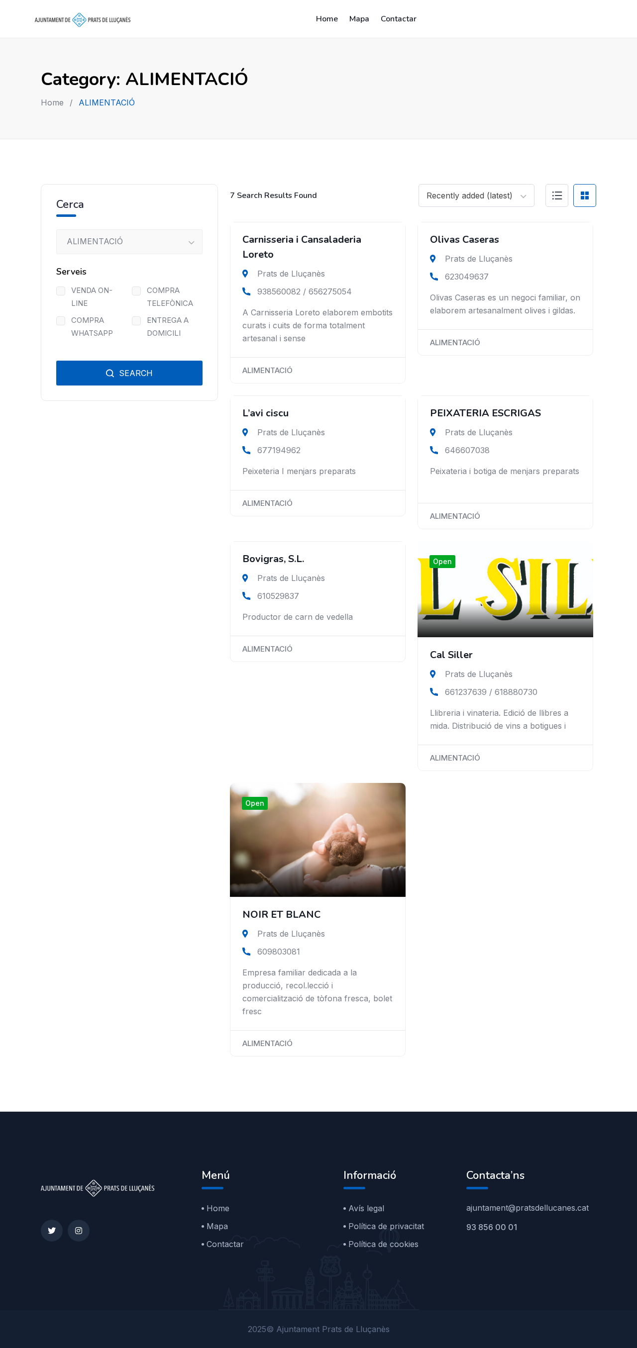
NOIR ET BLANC (281, 914)
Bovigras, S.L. (273, 559)
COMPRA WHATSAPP (92, 326)
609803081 (278, 952)
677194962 (279, 450)
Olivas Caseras (464, 239)
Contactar (399, 18)
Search (134, 373)
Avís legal (366, 1208)
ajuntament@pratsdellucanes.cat (527, 1208)
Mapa (359, 18)
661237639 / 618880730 (491, 692)
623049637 (467, 277)
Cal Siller (451, 655)
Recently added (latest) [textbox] (469, 195)
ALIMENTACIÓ (267, 370)
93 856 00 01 (491, 1227)
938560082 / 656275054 (304, 291)
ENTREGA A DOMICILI (168, 326)
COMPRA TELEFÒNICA (170, 297)
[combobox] (476, 195)
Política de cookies (383, 1244)
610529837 (278, 596)
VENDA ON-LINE (91, 297)
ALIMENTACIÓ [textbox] (95, 241)
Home (327, 18)
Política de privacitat (386, 1226)
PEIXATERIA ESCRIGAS (485, 413)
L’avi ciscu (265, 413)
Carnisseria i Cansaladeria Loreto (301, 247)
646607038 (467, 450)
